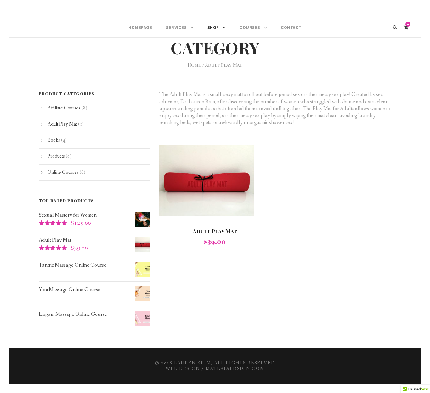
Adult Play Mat (215, 231)
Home (194, 65)
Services (176, 28)
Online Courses (63, 172)
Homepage (140, 28)
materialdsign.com (235, 369)
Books (54, 140)
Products (56, 156)
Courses (250, 28)
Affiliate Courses (64, 108)
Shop (213, 28)
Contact (291, 28)
